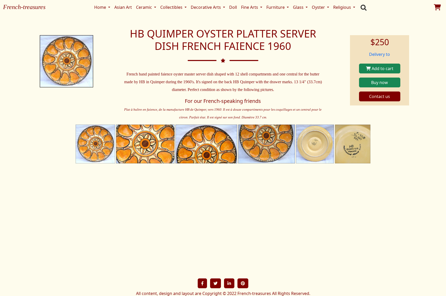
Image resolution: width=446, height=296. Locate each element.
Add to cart (382, 68)
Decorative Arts (206, 7)
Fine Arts (250, 7)
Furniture (276, 7)
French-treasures (24, 7)
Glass (299, 7)
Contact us (379, 96)
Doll (233, 7)
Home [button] (100, 7)
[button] (202, 283)
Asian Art (123, 7)
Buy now (379, 82)
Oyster (319, 7)
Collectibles (172, 7)
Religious (342, 7)
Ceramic (144, 7)
